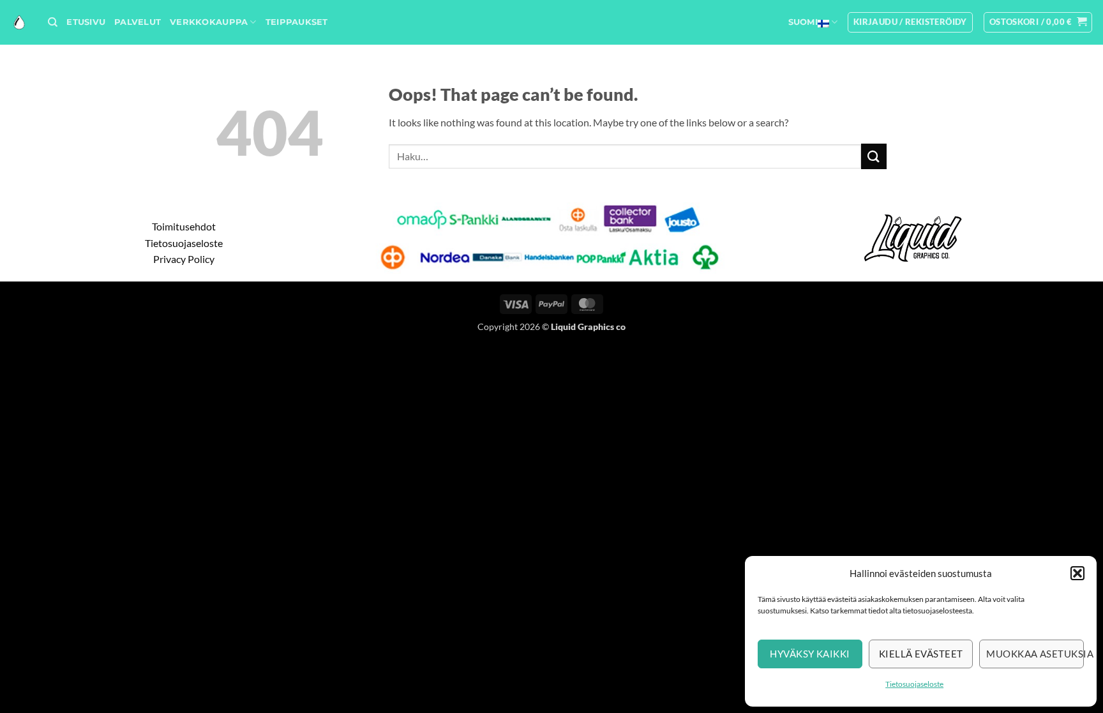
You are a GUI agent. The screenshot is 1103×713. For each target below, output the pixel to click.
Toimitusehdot (184, 226)
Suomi (803, 22)
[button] (1077, 573)
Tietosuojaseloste (914, 684)
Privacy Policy (183, 259)
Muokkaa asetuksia (1035, 653)
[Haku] (52, 22)
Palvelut (137, 22)
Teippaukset (297, 22)
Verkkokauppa (209, 22)
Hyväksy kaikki (810, 653)
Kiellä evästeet (921, 653)
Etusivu (85, 22)
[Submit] (874, 156)
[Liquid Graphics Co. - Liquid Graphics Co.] (19, 22)
